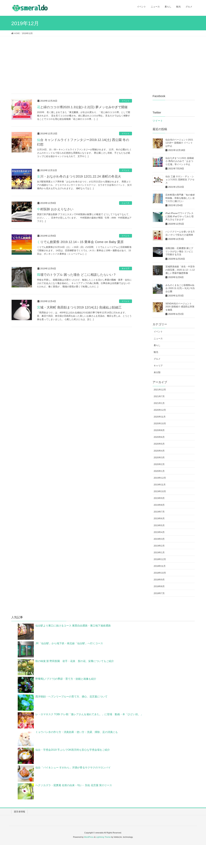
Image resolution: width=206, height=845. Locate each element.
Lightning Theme (103, 837)
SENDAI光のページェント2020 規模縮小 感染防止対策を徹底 (179, 306)
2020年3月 (159, 457)
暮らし (157, 345)
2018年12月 (160, 559)
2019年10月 (160, 491)
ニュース (125, 203)
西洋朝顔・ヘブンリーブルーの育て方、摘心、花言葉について (71, 696)
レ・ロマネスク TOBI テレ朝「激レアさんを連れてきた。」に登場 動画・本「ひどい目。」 (89, 714)
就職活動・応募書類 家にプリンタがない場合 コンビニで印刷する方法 (179, 251)
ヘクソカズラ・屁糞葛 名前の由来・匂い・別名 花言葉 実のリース (73, 785)
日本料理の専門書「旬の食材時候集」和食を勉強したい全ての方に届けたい (180, 198)
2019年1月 (159, 552)
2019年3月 (159, 539)
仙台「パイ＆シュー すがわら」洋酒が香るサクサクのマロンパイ (73, 767)
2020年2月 (159, 464)
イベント (125, 101)
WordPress (89, 837)
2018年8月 (159, 586)
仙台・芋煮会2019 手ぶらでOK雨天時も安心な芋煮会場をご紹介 (72, 749)
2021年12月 (160, 389)
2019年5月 (159, 525)
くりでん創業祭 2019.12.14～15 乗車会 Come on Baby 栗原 (80, 242)
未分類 (157, 372)
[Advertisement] (103, 60)
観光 (156, 352)
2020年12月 (160, 410)
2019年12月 (160, 478)
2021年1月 (159, 403)
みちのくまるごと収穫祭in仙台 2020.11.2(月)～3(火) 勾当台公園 (180, 288)
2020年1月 (159, 471)
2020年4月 (159, 450)
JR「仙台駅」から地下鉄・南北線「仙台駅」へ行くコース (69, 643)
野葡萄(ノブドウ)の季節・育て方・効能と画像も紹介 (65, 678)
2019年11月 (160, 484)
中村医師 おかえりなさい (55, 209)
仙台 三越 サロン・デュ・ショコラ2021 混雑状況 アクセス (179, 179)
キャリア (125, 268)
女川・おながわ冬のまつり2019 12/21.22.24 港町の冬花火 (79, 176)
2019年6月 (159, 518)
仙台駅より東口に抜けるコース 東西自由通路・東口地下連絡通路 (73, 625)
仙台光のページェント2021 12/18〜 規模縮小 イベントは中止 (179, 142)
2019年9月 (159, 498)
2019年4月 (159, 532)
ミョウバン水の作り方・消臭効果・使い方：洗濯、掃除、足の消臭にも (76, 732)
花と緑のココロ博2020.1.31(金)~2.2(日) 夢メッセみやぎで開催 (82, 107)
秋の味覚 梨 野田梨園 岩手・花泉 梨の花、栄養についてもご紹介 (74, 661)
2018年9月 (159, 579)
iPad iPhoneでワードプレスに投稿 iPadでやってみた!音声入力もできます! (179, 216)
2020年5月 (159, 443)
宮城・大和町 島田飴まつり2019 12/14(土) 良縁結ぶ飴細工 (79, 307)
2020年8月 (159, 430)
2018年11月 (160, 566)
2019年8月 (159, 505)
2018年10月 (160, 573)
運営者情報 (19, 811)
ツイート (158, 120)
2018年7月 (159, 593)
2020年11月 (160, 416)
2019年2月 (159, 545)
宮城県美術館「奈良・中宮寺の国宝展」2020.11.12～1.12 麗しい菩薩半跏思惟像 (180, 269)
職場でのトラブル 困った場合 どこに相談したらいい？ (76, 274)
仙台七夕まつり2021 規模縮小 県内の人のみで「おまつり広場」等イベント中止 (179, 161)
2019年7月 (159, 511)
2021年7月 (159, 396)
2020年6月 (159, 437)
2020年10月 (160, 423)
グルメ (157, 359)
